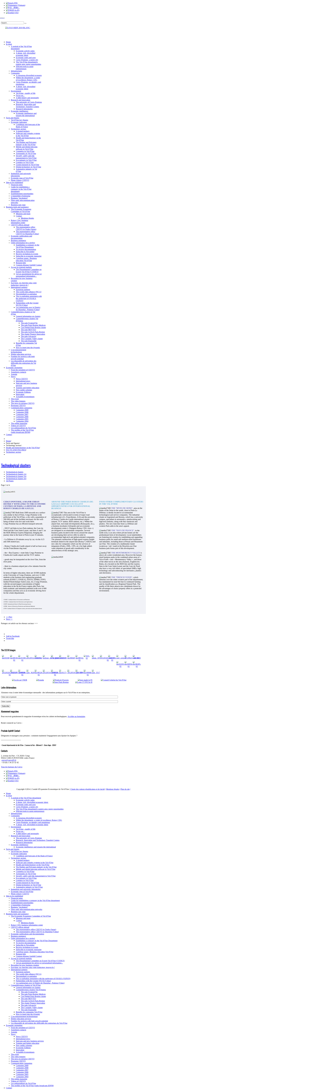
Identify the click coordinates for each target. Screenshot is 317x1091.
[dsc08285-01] (137, 666)
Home (8, 441)
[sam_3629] (30, 673)
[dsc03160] (6, 658)
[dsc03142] (38, 658)
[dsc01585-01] (22, 660)
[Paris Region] (64, 682)
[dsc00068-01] (88, 675)
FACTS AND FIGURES (16, 450)
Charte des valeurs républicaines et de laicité (87, 789)
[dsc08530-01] (14, 660)
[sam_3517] (96, 673)
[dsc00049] (71, 658)
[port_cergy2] (121, 658)
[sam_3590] (80, 673)
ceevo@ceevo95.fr (8, 760)
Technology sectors (13, 452)
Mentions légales (112, 789)
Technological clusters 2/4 (16, 474)
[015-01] (87, 658)
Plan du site (125, 789)
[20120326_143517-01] (9, 675)
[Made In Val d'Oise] (89, 680)
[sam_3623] (137, 658)
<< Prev (9, 617)
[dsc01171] (63, 673)
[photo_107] (96, 658)
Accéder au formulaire (76, 716)
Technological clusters (16, 465)
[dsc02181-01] (22, 675)
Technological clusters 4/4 (16, 479)
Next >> (9, 619)
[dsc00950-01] (129, 666)
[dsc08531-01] (55, 675)
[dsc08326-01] (39, 675)
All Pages (9, 481)
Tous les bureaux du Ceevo (11, 767)
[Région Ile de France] (15, 27)
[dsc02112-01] (112, 660)
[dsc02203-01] (120, 666)
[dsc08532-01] (80, 660)
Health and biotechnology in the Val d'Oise (23, 448)
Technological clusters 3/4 (16, 476)
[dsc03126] (63, 658)
